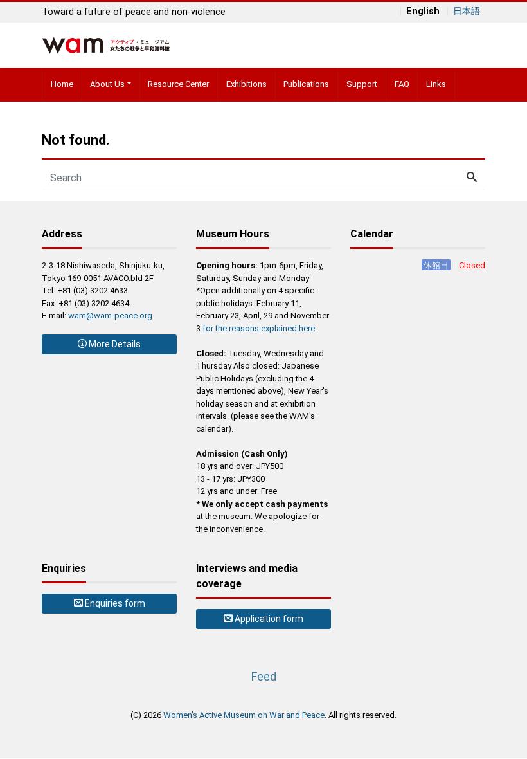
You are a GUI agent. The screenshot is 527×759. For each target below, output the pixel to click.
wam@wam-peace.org (110, 315)
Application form (268, 619)
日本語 (466, 11)
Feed (263, 676)
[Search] (472, 178)
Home (62, 84)
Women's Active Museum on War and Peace (244, 715)
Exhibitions (246, 84)
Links (436, 84)
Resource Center (178, 84)
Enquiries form (114, 603)
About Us (107, 84)
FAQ (402, 84)
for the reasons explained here (258, 328)
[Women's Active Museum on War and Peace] (106, 44)
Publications (306, 84)
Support (361, 84)
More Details (114, 344)
